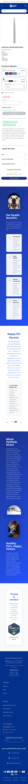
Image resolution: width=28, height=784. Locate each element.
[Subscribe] (21, 740)
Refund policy (16, 780)
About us (6, 686)
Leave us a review (9, 732)
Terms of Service (8, 715)
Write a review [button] (14, 178)
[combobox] (14, 11)
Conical (4, 59)
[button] (2, 6)
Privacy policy (15, 777)
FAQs (5, 689)
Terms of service (23, 777)
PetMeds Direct (8, 777)
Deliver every (8, 84)
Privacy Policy (7, 708)
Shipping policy (23, 780)
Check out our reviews (10, 729)
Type (3, 57)
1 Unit (5, 54)
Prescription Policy (8, 712)
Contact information (7, 780)
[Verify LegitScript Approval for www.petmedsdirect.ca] (14, 629)
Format (3, 51)
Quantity (4, 99)
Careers (5, 693)
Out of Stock (14, 113)
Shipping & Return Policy (10, 705)
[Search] (25, 11)
